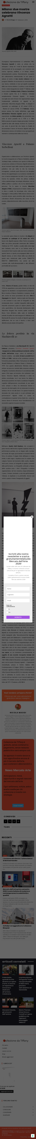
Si (9, 609)
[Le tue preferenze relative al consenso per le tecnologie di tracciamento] (33, 1136)
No (9, 612)
